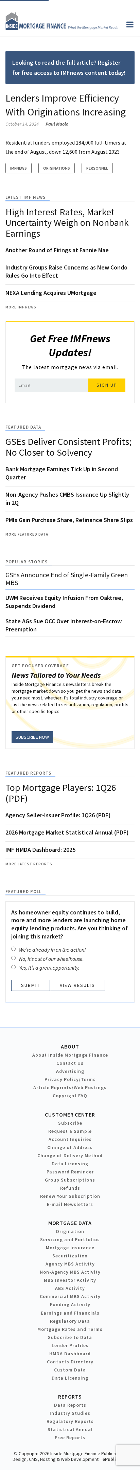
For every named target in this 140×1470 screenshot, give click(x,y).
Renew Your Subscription (70, 1196)
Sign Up (107, 385)
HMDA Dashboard (70, 1353)
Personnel (97, 168)
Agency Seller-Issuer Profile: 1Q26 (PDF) (58, 815)
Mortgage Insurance (70, 1248)
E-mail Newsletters (70, 1204)
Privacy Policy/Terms (70, 1079)
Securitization (70, 1256)
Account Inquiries (70, 1139)
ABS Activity (70, 1288)
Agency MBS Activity (70, 1264)
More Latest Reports (28, 864)
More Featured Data (26, 534)
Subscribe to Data (70, 1337)
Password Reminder (70, 1172)
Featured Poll (23, 891)
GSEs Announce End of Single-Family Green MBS (66, 578)
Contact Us (70, 1063)
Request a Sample (70, 1131)
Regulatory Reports (70, 1421)
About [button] (70, 1046)
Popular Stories (26, 562)
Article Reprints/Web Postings (70, 1087)
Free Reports (70, 1437)
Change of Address (70, 1147)
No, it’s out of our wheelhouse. (51, 958)
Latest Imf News (25, 197)
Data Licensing (70, 1164)
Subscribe (70, 1123)
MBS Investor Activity (70, 1280)
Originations (56, 168)
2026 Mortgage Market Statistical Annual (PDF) (67, 832)
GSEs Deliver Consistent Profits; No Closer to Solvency (68, 446)
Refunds (70, 1188)
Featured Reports (28, 773)
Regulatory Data (70, 1321)
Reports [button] (70, 1396)
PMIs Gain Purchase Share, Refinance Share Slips (69, 520)
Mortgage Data (70, 1222)
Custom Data (70, 1370)
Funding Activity (70, 1304)
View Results (77, 985)
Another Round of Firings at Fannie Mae (57, 250)
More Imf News (20, 307)
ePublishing (115, 1459)
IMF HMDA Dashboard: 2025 (40, 849)
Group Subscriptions (70, 1180)
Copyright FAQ (70, 1096)
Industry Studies (70, 1413)
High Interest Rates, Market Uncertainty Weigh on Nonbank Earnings (67, 223)
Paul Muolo (57, 124)
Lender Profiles (70, 1345)
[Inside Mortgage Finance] (61, 28)
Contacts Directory (70, 1362)
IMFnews (18, 168)
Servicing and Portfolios (70, 1239)
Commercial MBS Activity (70, 1296)
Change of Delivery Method (70, 1155)
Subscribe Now (32, 737)
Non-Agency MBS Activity (70, 1272)
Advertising (70, 1071)
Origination (70, 1231)
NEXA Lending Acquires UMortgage (51, 293)
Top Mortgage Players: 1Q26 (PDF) (60, 792)
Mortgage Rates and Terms (70, 1329)
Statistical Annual (70, 1429)
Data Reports (70, 1405)
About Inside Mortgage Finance (70, 1055)
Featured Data (23, 427)
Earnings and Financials (70, 1313)
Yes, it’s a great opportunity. (49, 967)
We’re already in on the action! (52, 949)
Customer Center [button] (70, 1114)
